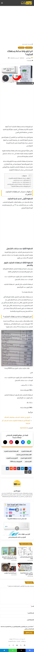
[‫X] (26, 468)
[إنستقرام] (11, 442)
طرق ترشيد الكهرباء (11, 458)
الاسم (32, 606)
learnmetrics (24, 428)
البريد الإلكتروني (30, 613)
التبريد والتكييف (29, 47)
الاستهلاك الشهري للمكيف (23, 454)
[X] (17, 442)
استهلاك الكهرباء (26, 451)
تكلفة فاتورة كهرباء (26, 458)
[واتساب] (29, 442)
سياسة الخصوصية (12, 641)
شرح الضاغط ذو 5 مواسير (10, 573)
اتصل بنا (18, 641)
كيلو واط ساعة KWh (15, 461)
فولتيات (10, 639)
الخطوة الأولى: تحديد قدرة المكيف (21, 180)
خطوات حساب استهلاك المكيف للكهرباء (19, 178)
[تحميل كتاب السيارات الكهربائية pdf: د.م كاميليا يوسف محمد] (8, 551)
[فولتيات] (26, 3)
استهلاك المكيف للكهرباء (11, 451)
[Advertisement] (17, 24)
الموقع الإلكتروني (30, 619)
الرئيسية (30, 44)
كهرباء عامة (24, 44)
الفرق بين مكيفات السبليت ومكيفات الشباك (17, 417)
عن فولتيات (23, 641)
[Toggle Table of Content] (29, 175)
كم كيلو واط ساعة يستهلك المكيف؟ (20, 186)
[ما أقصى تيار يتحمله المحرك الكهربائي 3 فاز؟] (25, 567)
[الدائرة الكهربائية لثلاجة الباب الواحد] (25, 551)
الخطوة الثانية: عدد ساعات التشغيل (20, 182)
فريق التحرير (28, 58)
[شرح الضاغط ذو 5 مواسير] (8, 567)
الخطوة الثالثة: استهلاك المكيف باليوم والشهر (18, 184)
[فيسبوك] (23, 442)
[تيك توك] (5, 442)
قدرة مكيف (28, 461)
